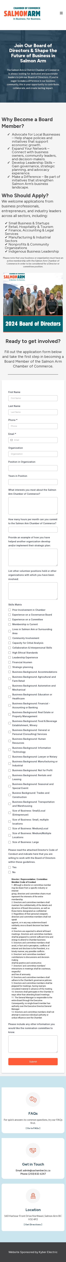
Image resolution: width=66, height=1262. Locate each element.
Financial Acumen (22, 662)
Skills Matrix (15, 604)
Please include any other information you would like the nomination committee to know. (31, 1028)
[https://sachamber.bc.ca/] (22, 13)
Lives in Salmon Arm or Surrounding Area (32, 631)
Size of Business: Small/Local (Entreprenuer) (28, 812)
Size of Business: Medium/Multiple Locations (31, 835)
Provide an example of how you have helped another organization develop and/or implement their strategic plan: (29, 541)
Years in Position (17, 476)
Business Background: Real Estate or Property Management (33, 714)
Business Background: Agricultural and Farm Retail (34, 678)
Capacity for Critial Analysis (27, 642)
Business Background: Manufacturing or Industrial (35, 763)
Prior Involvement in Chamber (28, 609)
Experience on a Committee (27, 619)
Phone (12, 420)
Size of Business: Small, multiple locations (30, 821)
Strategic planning (22, 667)
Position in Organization (21, 461)
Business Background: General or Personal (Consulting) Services (31, 732)
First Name (14, 392)
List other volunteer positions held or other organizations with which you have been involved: (32, 575)
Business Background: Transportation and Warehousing (33, 803)
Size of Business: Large (25, 842)
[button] (61, 13)
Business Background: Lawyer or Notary (34, 756)
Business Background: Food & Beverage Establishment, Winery (34, 723)
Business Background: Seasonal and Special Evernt (33, 786)
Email (12, 434)
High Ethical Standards (25, 652)
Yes (14, 867)
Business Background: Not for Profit (32, 770)
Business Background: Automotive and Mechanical (34, 687)
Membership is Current (25, 624)
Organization (15, 447)
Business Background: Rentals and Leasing (31, 777)
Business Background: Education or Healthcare (32, 696)
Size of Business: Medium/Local (30, 828)
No (14, 872)
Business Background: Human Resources (29, 740)
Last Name (14, 406)
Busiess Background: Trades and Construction (30, 794)
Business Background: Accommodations (34, 672)
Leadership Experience (25, 657)
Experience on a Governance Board (32, 614)
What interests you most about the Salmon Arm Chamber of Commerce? (32, 491)
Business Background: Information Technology (31, 749)
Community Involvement (25, 638)
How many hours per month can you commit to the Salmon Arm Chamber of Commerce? (32, 521)
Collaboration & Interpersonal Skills (32, 647)
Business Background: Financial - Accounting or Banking (31, 705)
